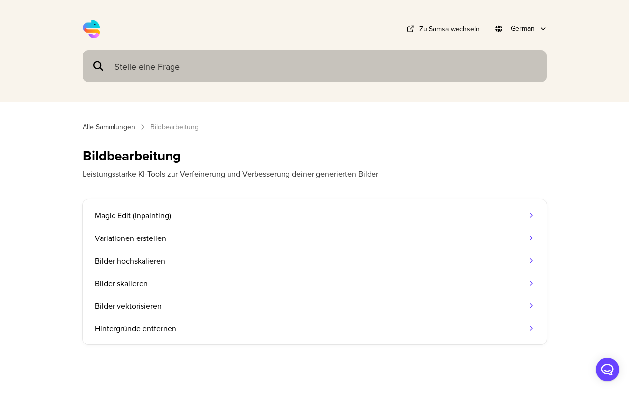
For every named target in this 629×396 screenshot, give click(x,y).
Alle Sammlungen (109, 127)
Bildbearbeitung (174, 127)
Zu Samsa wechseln (449, 29)
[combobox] (325, 66)
